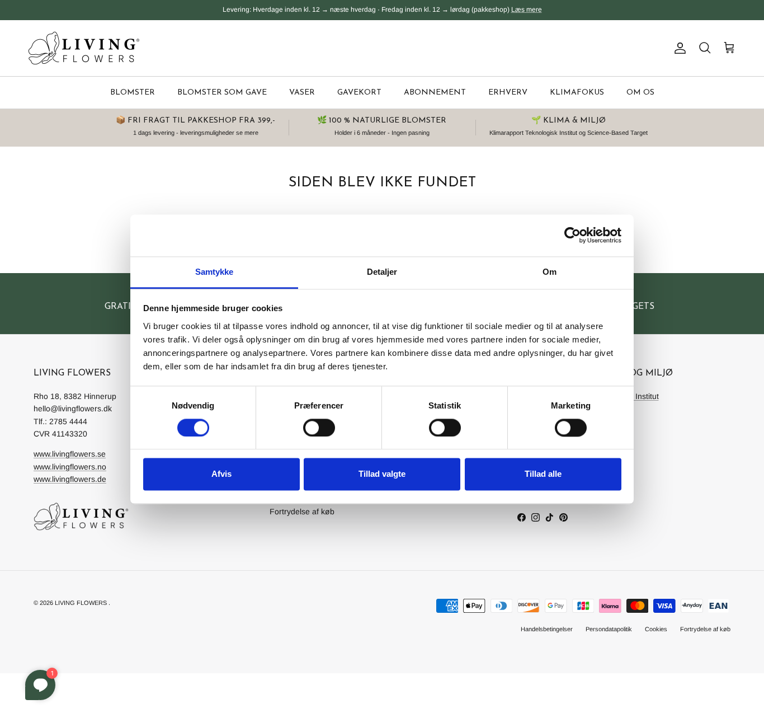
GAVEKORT (359, 92)
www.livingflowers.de (70, 479)
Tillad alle (543, 474)
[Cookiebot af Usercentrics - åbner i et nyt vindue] (572, 235)
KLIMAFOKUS (577, 92)
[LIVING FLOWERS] (84, 48)
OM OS (640, 92)
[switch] (319, 428)
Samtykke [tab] (214, 271)
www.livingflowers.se (70, 453)
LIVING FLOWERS (81, 602)
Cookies (656, 629)
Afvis (221, 474)
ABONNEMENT (435, 92)
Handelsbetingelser (547, 629)
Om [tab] (550, 271)
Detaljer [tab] (382, 271)
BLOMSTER (132, 92)
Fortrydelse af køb (302, 511)
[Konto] (678, 48)
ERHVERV (507, 92)
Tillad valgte (382, 474)
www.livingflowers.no (70, 466)
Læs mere (526, 9)
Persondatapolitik (609, 629)
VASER (302, 92)
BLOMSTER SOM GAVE (222, 92)
